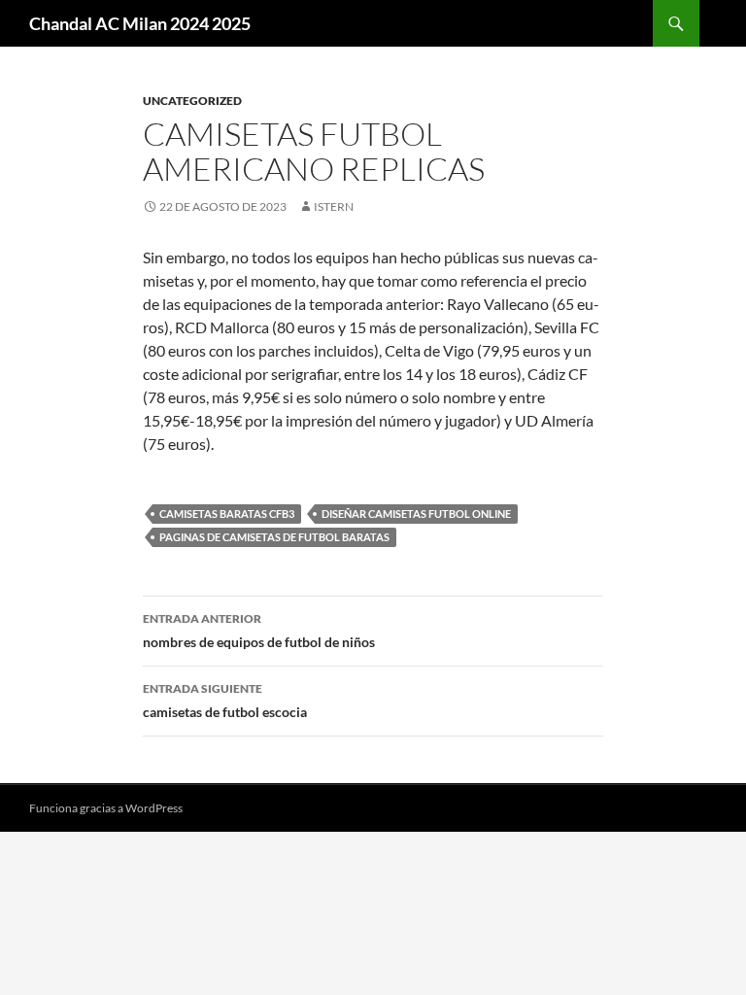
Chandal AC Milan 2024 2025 (140, 23)
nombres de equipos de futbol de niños (259, 630)
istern (334, 206)
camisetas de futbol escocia (225, 700)
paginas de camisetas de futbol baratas (274, 537)
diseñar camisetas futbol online (416, 513)
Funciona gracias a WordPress (106, 808)
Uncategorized (192, 100)
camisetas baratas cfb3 (226, 513)
